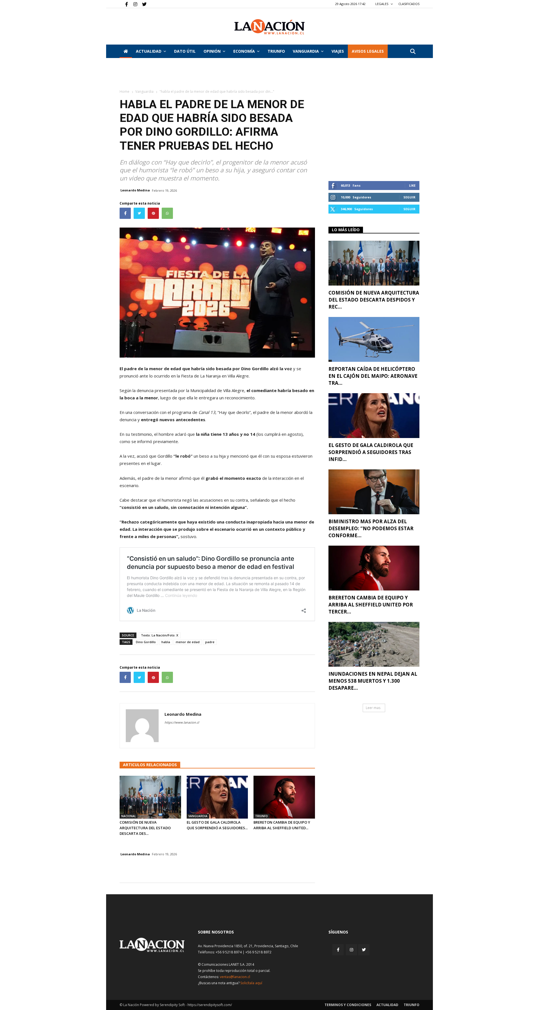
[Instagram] (133, 4)
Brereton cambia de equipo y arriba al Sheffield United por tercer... (370, 604)
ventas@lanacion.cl (235, 976)
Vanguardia (306, 51)
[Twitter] (142, 4)
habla (165, 642)
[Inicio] (126, 51)
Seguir (409, 197)
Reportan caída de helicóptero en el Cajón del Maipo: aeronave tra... (372, 376)
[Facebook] (124, 4)
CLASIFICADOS (408, 4)
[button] (412, 51)
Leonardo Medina (135, 190)
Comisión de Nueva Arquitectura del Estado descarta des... (145, 828)
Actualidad (148, 51)
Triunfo (276, 51)
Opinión (212, 51)
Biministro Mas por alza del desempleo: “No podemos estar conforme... (371, 528)
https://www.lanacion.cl (182, 722)
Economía (244, 51)
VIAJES (338, 51)
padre (209, 642)
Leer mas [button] (373, 707)
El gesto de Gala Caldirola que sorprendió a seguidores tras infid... (370, 452)
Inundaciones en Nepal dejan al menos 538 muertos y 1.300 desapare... (372, 681)
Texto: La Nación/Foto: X (159, 635)
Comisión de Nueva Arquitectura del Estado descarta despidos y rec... (373, 299)
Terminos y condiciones (348, 1004)
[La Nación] (269, 26)
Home (124, 91)
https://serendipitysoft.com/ (210, 1004)
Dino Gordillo (146, 642)
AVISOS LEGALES (368, 51)
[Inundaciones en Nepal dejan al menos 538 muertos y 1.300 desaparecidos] (373, 644)
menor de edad (188, 642)
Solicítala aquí (251, 983)
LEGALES (382, 4)
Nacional (128, 816)
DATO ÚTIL (185, 51)
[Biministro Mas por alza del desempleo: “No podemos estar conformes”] (373, 491)
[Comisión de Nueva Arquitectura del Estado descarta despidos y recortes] (150, 797)
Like (412, 185)
